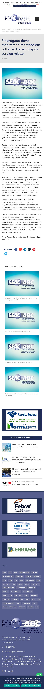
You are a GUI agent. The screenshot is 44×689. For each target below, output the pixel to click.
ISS (16, 580)
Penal (20, 584)
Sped (27, 599)
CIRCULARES (24, 2)
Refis (26, 595)
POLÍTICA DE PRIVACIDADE (31, 686)
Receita (5, 591)
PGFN (27, 584)
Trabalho (26, 603)
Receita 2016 (15, 591)
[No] (41, 682)
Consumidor (24, 572)
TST (37, 607)
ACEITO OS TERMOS (12, 686)
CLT (9, 29)
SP (22, 599)
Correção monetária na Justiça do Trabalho (18, 362)
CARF (4, 572)
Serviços (6, 599)
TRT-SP (30, 607)
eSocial (29, 576)
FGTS (4, 580)
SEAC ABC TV (26, 4)
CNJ (15, 572)
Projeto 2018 (21, 588)
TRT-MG (22, 607)
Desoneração (8, 576)
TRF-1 (34, 603)
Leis (21, 580)
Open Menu (37, 19)
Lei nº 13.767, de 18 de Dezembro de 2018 (17, 331)
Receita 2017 (27, 591)
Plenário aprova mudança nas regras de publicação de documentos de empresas (27, 471)
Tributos (12, 607)
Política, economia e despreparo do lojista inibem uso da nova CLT (21, 394)
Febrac (37, 576)
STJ (38, 599)
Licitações (30, 580)
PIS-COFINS (35, 584)
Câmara (34, 572)
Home (3, 29)
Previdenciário (8, 588)
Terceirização (8, 603)
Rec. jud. (32, 588)
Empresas (19, 576)
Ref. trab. (18, 595)
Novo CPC (6, 584)
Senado (34, 595)
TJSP (18, 603)
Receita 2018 (7, 595)
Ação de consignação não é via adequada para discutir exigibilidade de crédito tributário (26, 459)
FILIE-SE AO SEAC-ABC (10, 2)
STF (33, 599)
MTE (38, 580)
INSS (10, 580)
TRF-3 (5, 607)
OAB (13, 584)
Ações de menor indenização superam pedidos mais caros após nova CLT (21, 299)
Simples (15, 599)
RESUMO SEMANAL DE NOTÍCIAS (24, 6)
